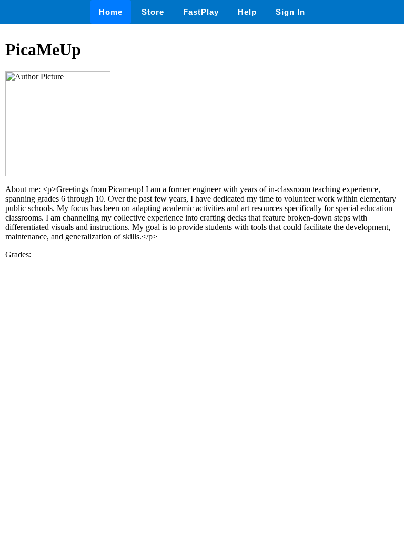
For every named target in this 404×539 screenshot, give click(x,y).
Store (153, 11)
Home (111, 11)
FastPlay (201, 11)
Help (247, 11)
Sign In (290, 11)
